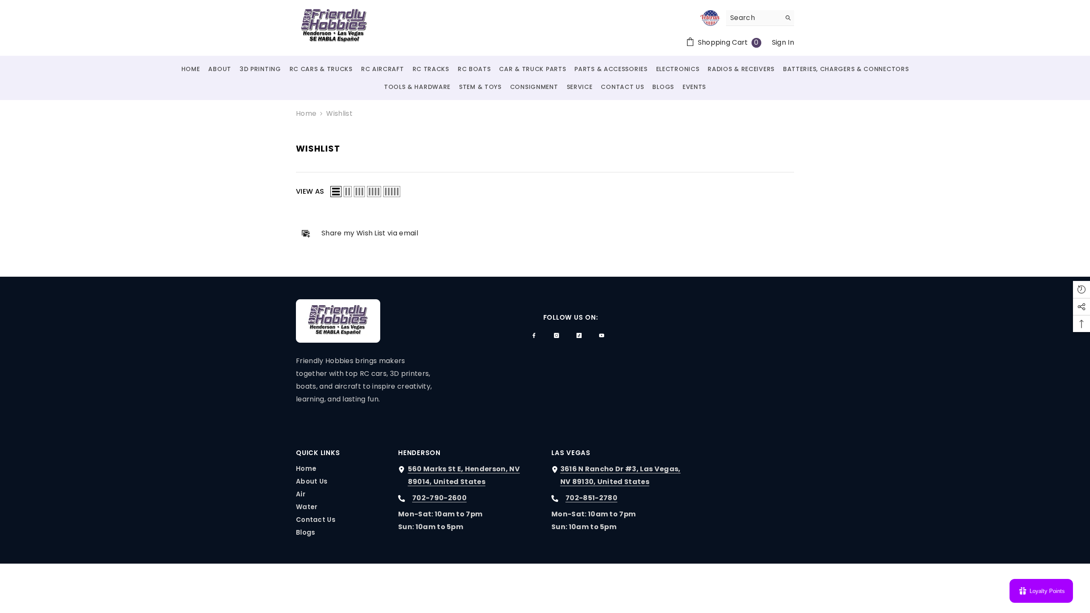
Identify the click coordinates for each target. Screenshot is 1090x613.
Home (306, 113)
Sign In (783, 42)
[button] (335, 191)
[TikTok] (579, 335)
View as (310, 191)
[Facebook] (534, 335)
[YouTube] (602, 335)
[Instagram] (556, 335)
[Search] (760, 18)
